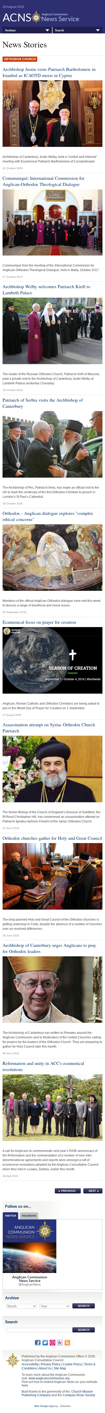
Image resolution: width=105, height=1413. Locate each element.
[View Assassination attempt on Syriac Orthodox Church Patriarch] (52, 770)
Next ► (94, 1190)
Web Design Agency (46, 1406)
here (25, 1385)
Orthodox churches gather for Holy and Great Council (52, 838)
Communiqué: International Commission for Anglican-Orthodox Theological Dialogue (43, 181)
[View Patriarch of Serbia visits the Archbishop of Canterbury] (52, 445)
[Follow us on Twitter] (45, 1342)
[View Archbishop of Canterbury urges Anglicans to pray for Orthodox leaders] (52, 991)
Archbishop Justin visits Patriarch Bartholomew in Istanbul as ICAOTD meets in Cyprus (49, 72)
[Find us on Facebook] (38, 1342)
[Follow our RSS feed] (67, 1342)
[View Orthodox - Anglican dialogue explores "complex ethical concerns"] (52, 559)
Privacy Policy (50, 1364)
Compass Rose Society (79, 1395)
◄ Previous (66, 1190)
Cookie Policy (72, 1364)
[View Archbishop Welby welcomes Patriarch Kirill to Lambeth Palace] (52, 332)
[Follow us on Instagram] (52, 1342)
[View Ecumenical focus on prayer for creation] (52, 661)
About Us (45, 1368)
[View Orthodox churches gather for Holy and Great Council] (52, 877)
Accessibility (30, 1364)
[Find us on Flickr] (60, 1342)
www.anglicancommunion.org (49, 1378)
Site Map (60, 1368)
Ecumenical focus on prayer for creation (39, 622)
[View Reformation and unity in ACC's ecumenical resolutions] (52, 1109)
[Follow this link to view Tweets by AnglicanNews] (29, 1254)
